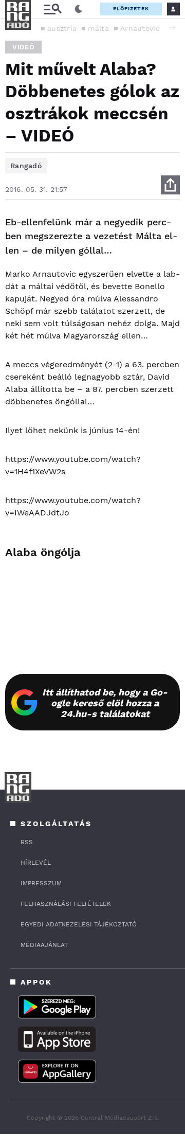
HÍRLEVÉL (36, 862)
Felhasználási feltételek (66, 903)
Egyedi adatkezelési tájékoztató (79, 924)
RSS (27, 842)
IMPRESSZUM (41, 883)
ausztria (62, 28)
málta (98, 28)
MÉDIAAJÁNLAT (44, 945)
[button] (172, 28)
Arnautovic (140, 28)
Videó (23, 47)
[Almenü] (52, 9)
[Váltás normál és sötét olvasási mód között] (78, 9)
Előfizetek (131, 8)
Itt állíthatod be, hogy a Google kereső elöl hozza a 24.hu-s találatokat (105, 703)
